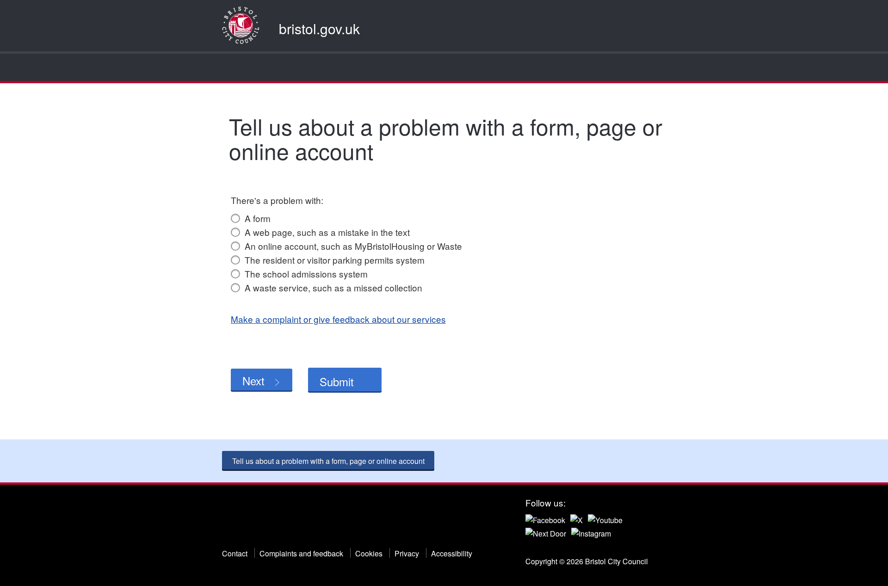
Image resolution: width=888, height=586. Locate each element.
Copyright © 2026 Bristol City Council (586, 561)
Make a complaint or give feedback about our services (338, 319)
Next (253, 380)
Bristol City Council (269, 520)
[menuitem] (230, 67)
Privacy (407, 553)
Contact (234, 553)
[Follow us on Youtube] (605, 518)
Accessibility (451, 553)
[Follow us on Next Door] (545, 532)
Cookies (368, 553)
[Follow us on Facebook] (545, 518)
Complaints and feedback (301, 553)
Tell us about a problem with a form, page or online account (328, 461)
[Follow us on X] (576, 518)
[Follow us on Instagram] (591, 532)
